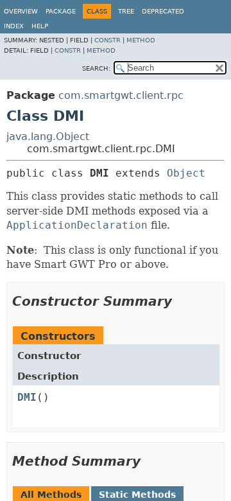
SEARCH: (96, 68)
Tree (126, 11)
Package (61, 11)
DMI (27, 397)
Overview (21, 11)
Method (140, 40)
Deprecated (163, 11)
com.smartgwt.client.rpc (121, 95)
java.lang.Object (47, 136)
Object (186, 173)
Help (39, 26)
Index (14, 26)
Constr (107, 40)
